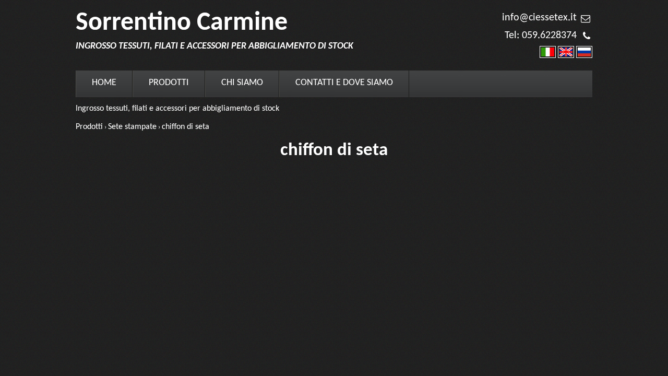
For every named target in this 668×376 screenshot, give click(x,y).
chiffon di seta (185, 127)
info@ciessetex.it (539, 18)
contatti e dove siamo (344, 83)
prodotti (169, 83)
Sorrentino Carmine (182, 23)
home (104, 83)
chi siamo (242, 83)
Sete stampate (132, 127)
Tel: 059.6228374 (541, 35)
